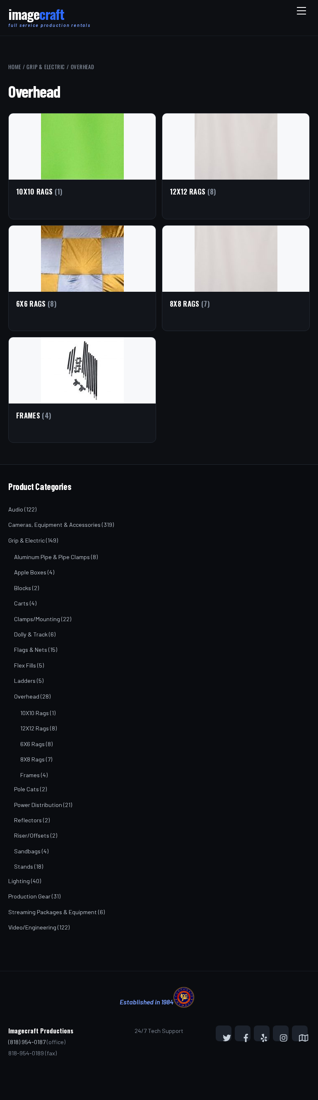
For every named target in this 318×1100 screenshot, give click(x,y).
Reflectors (28, 820)
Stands (23, 866)
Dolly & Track (31, 634)
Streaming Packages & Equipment (52, 911)
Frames (30, 774)
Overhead (26, 696)
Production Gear (29, 896)
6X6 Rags (32, 743)
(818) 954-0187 (27, 1041)
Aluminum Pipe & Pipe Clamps (52, 556)
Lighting (19, 880)
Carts (21, 603)
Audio (15, 509)
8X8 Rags (32, 759)
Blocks (22, 587)
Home (14, 66)
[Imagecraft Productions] (36, 17)
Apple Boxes (30, 572)
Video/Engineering (32, 927)
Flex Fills (25, 665)
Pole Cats (26, 789)
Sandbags (27, 851)
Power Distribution (38, 804)
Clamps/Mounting (37, 618)
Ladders (25, 680)
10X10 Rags (34, 712)
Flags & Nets (30, 649)
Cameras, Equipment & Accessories (54, 524)
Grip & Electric (45, 66)
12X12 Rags (34, 728)
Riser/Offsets (31, 835)
